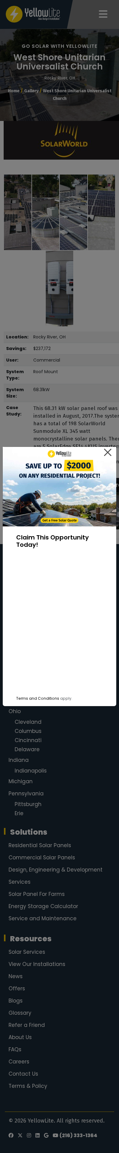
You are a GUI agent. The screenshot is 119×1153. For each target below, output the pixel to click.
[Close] (107, 452)
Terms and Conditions (37, 698)
